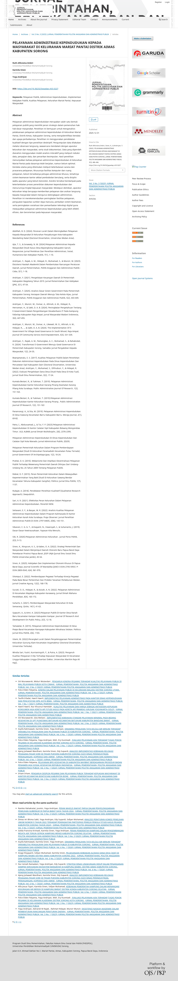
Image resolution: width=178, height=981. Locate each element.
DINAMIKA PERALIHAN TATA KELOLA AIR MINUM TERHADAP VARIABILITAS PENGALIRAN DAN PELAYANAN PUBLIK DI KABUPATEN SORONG (69, 730)
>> (25, 787)
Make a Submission (142, 38)
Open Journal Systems (142, 278)
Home (11, 19)
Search (164, 19)
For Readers (137, 258)
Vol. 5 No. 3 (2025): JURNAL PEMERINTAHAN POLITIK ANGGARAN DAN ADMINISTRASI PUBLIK (70, 34)
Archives (22, 19)
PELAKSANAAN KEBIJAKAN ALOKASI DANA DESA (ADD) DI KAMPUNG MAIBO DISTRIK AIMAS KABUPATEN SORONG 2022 (68, 854)
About (29, 25)
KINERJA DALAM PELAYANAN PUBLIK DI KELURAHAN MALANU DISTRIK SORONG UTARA (79, 690)
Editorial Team (79, 19)
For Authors (137, 262)
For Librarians (138, 266)
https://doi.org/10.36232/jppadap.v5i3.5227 (37, 88)
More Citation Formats (100, 170)
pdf (94, 119)
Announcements (109, 19)
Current (125, 19)
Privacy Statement (59, 19)
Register (158, 2)
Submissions (16, 25)
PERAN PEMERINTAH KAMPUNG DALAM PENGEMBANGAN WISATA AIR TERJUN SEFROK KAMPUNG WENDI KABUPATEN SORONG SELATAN (71, 832)
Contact (94, 19)
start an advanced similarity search (41, 794)
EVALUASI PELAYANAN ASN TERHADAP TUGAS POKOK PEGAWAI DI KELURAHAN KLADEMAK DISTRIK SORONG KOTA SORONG (70, 741)
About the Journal (39, 19)
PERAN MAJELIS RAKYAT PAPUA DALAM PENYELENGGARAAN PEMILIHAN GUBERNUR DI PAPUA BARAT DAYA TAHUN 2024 (66, 809)
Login (167, 2)
